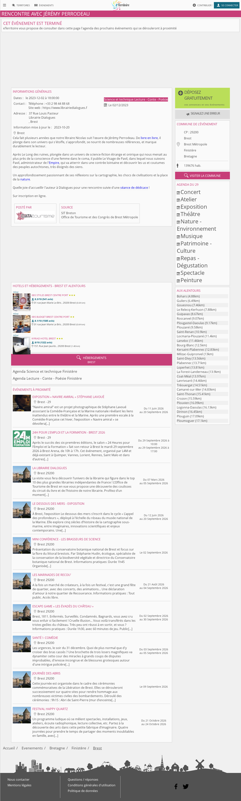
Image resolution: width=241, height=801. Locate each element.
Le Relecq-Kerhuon (190, 310)
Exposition (194, 206)
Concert (191, 191)
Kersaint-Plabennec (190, 349)
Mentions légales (19, 785)
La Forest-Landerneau (192, 372)
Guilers (182, 301)
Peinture (191, 280)
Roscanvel (184, 318)
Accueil (9, 748)
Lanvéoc (182, 341)
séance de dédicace (134, 188)
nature (25, 179)
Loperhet (183, 367)
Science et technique (119, 99)
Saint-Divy (184, 358)
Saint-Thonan (186, 394)
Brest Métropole (195, 144)
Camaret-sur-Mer (189, 389)
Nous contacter (19, 779)
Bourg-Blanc (185, 345)
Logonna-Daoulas (189, 407)
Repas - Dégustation (192, 261)
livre (144, 138)
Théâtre (190, 214)
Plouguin (183, 416)
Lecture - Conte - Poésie (151, 99)
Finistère (190, 150)
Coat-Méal (184, 376)
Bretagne (190, 156)
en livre (152, 138)
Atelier (189, 199)
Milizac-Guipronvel (190, 354)
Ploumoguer (185, 421)
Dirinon (182, 412)
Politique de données (83, 791)
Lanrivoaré (184, 381)
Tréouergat (185, 385)
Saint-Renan (185, 332)
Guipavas (183, 314)
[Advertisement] (120, 60)
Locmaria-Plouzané (190, 336)
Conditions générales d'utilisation (91, 785)
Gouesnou (184, 305)
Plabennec (184, 363)
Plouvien (183, 403)
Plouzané (183, 327)
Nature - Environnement (196, 225)
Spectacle (192, 272)
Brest (187, 138)
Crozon (182, 398)
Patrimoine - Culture (194, 247)
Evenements (32, 748)
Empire (54, 163)
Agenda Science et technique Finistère (45, 371)
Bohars (182, 296)
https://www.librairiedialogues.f (65, 108)
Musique (192, 236)
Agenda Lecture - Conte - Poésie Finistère (47, 378)
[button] (202, 98)
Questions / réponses (83, 779)
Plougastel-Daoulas (190, 323)
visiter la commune (202, 175)
